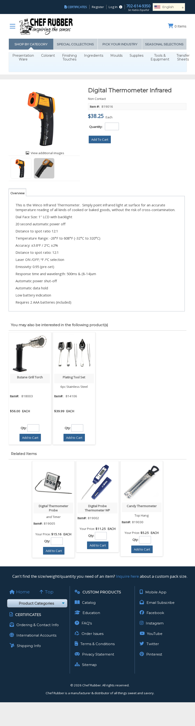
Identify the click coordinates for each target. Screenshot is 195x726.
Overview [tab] (17, 193)
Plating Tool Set (74, 377)
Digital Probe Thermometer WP (97, 508)
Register (98, 7)
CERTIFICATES (77, 7)
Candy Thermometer (142, 506)
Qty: (24, 428)
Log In (113, 7)
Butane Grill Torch (30, 377)
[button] (99, 139)
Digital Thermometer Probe (53, 508)
